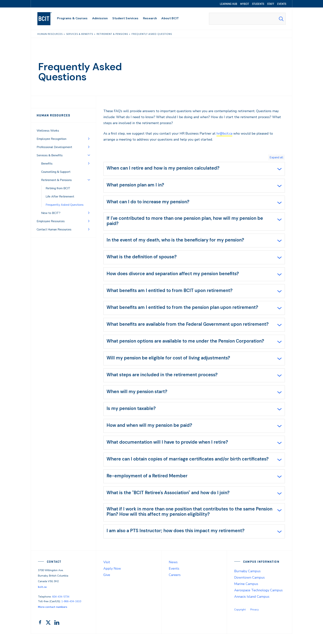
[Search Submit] (281, 19)
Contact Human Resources (54, 229)
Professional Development (54, 147)
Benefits (47, 164)
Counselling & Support (55, 172)
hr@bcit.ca (224, 133)
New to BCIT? (50, 213)
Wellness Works (48, 131)
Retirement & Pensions (56, 180)
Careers (175, 575)
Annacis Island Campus (251, 596)
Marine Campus (246, 584)
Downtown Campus (249, 577)
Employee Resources (51, 221)
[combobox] (247, 19)
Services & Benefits (50, 155)
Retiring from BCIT (58, 188)
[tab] (194, 169)
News (173, 562)
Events (174, 568)
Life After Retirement (60, 196)
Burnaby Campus (247, 571)
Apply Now (112, 568)
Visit (106, 562)
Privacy (254, 609)
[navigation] (48, 19)
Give (106, 575)
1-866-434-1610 (71, 601)
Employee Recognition (51, 139)
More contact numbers (52, 607)
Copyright (240, 609)
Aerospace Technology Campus (258, 590)
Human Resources (53, 115)
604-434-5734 (60, 596)
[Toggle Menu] (89, 138)
